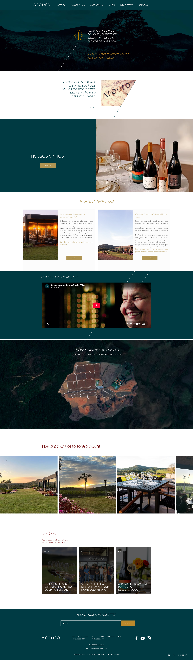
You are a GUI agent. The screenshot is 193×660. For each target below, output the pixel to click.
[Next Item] (189, 485)
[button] (96, 5)
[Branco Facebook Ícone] (136, 638)
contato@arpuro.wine (80, 637)
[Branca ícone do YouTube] (142, 638)
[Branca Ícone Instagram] (148, 638)
